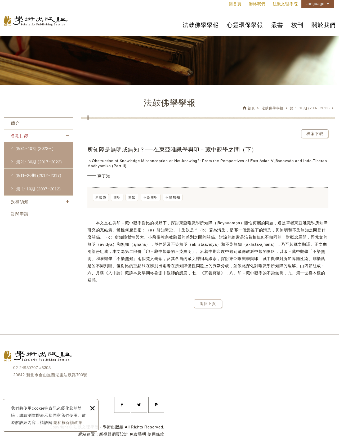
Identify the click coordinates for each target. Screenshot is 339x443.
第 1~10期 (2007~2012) (309, 108)
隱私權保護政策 (68, 422)
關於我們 (323, 25)
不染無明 (150, 197)
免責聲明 (138, 434)
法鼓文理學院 (36, 20)
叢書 (277, 25)
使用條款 (156, 434)
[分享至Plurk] (156, 405)
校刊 (297, 25)
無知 (132, 197)
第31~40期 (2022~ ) (35, 148)
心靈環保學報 (245, 25)
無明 (117, 197)
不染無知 (172, 197)
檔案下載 (314, 133)
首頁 (251, 108)
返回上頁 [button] (208, 304)
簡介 (15, 123)
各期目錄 (20, 135)
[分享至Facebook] (122, 405)
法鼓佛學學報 (200, 25)
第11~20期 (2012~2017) (38, 175)
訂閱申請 (20, 214)
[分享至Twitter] (139, 405)
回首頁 (235, 4)
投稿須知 (20, 201)
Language (314, 3)
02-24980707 (25, 367)
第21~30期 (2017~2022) (39, 162)
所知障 (100, 197)
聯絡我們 (257, 4)
